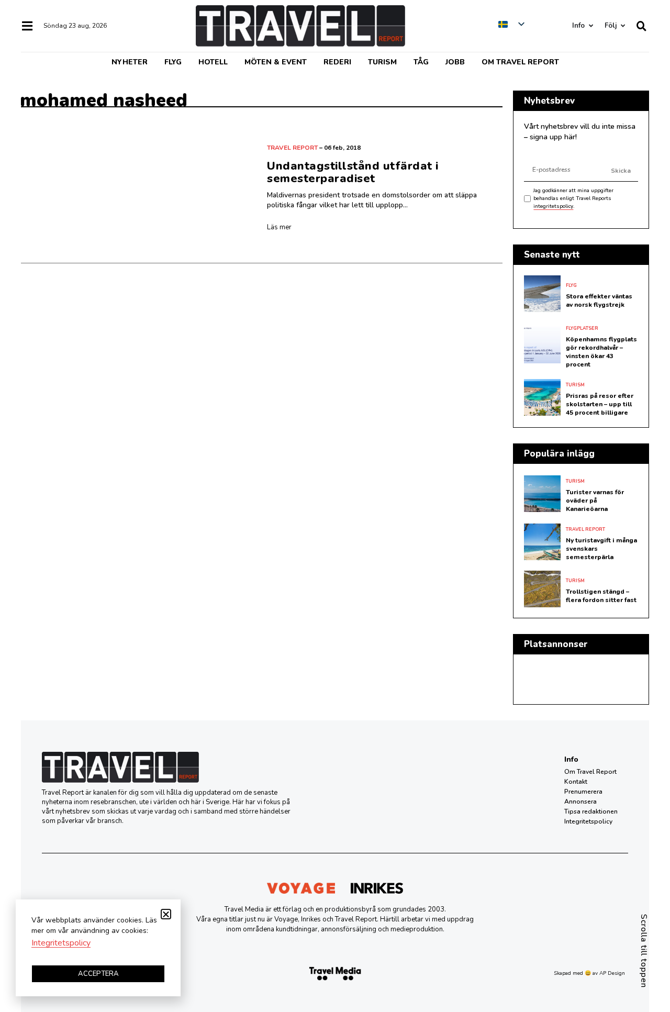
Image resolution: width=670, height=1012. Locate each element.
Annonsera (580, 801)
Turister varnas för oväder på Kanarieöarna (595, 500)
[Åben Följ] (622, 26)
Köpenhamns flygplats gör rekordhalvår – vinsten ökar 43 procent (601, 352)
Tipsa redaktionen (591, 811)
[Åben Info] (590, 26)
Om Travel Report (520, 62)
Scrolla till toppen (644, 951)
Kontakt (575, 781)
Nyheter (129, 62)
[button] (166, 914)
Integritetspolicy (588, 821)
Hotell (213, 62)
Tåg (421, 62)
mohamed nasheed (103, 100)
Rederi (337, 62)
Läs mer (279, 227)
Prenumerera (583, 791)
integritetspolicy (553, 206)
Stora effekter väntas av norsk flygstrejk (599, 300)
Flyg (173, 62)
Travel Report (292, 147)
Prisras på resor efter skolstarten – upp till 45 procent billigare (599, 404)
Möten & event (275, 62)
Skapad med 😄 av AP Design (589, 973)
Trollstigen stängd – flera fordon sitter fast (601, 595)
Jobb (455, 62)
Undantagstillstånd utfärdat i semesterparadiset (353, 172)
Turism (382, 62)
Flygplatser (582, 328)
